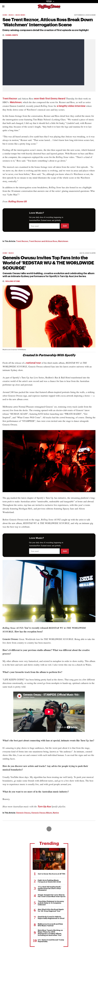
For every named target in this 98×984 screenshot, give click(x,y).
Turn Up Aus (44, 806)
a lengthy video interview (71, 106)
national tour (33, 363)
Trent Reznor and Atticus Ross (43, 241)
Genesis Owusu (23, 813)
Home (5, 15)
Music (11, 15)
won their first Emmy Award (49, 98)
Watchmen (15, 102)
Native (56, 813)
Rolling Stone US (17, 201)
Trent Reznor (10, 98)
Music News (20, 15)
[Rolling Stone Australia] (49, 7)
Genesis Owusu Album (41, 813)
